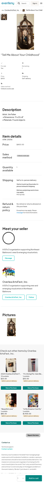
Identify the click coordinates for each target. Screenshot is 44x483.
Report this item (33, 435)
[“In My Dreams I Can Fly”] (33, 409)
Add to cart (34, 478)
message (20, 212)
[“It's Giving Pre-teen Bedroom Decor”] (33, 374)
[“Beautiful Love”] (11, 409)
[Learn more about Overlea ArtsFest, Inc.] (8, 272)
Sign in (35, 3)
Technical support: (8, 448)
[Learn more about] (8, 238)
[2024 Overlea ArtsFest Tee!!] (11, 374)
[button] (23, 3)
